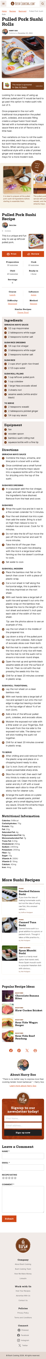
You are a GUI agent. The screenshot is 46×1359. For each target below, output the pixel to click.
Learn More (39, 86)
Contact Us (23, 1300)
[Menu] (3, 4)
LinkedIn (23, 1278)
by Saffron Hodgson (26, 912)
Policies (23, 1308)
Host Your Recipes (23, 1291)
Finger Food (23, 312)
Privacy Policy (23, 1313)
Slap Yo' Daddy (21, 87)
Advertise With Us (23, 1296)
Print (13, 254)
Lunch (12, 295)
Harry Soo (13, 31)
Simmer (33, 304)
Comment (8, 1184)
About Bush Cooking (23, 1264)
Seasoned (12, 304)
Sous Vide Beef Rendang (25, 1037)
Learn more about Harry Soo (23, 1085)
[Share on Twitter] (27, 1050)
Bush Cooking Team (23, 1269)
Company (23, 1260)
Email (6, 1162)
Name (5, 1151)
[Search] (43, 4)
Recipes (12, 11)
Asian (33, 295)
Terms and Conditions (23, 1317)
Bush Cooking (23, 3)
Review (35, 254)
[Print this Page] (35, 1050)
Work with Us (23, 1286)
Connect (23, 1325)
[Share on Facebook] (11, 1050)
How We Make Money (23, 1274)
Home (4, 11)
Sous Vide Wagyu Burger (26, 1024)
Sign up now (23, 1132)
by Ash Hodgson (24, 940)
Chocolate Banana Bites (27, 997)
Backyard (22, 11)
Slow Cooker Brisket (28, 1010)
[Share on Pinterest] (19, 1050)
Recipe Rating (9, 1175)
